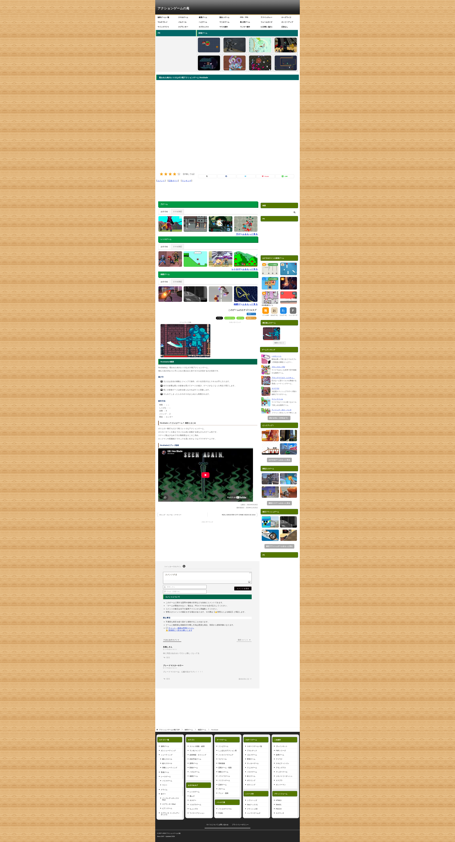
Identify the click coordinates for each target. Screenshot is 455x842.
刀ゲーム (240, 318)
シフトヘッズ (252, 800)
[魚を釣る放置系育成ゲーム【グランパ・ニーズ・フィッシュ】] (260, 45)
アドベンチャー (266, 17)
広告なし (284, 27)
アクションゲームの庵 (173, 8)
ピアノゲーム (167, 808)
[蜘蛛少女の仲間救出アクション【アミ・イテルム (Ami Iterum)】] (209, 63)
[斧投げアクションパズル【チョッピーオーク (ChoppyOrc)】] (286, 63)
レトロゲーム (229, 318)
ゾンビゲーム (223, 746)
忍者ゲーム (222, 785)
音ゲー (163, 794)
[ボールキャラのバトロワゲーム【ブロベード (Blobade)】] (209, 45)
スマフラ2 (275, 388)
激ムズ (192, 796)
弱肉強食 (221, 763)
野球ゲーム (251, 759)
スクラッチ (280, 813)
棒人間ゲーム (245, 22)
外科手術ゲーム (195, 759)
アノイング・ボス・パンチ (281, 410)
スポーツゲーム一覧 (254, 746)
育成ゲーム (165, 772)
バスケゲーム (252, 772)
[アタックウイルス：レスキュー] (266, 380)
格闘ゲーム (251, 314)
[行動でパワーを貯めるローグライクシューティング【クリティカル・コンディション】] (260, 63)
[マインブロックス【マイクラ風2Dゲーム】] (270, 492)
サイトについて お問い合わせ (217, 825)
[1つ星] (161, 174)
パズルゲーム (195, 772)
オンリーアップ (287, 22)
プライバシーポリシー (240, 825)
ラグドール (222, 759)
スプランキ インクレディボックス (170, 814)
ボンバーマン (281, 785)
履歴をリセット (279, 343)
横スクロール (167, 759)
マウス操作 (223, 27)
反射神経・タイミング (198, 755)
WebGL (279, 805)
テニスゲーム (252, 768)
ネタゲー (193, 800)
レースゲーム (166, 776)
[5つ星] (179, 174)
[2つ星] (166, 174)
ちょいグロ (194, 809)
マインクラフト (163, 27)
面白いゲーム (224, 17)
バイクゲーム (167, 781)
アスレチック (252, 750)
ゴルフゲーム (252, 755)
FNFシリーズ (281, 750)
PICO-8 (278, 809)
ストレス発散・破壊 (197, 746)
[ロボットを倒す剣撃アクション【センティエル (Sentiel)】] (234, 45)
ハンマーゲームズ (253, 813)
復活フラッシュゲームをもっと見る (279, 546)
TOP (169, 730)
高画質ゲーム (251, 318)
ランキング (186, 181)
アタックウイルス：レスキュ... (283, 378)
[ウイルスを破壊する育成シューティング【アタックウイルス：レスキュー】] (234, 63)
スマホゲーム (183, 17)
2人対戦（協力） (267, 27)
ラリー (164, 785)
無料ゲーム (165, 746)
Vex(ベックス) (252, 805)
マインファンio (277, 399)
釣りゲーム (251, 776)
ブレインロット (281, 746)
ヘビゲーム (203, 22)
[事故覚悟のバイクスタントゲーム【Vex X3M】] (270, 449)
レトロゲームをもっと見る (245, 269)
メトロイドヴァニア (225, 755)
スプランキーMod (168, 804)
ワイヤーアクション (197, 813)
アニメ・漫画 (223, 793)
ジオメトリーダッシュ (284, 776)
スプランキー (183, 27)
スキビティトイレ (282, 763)
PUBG (220, 813)
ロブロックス (204, 27)
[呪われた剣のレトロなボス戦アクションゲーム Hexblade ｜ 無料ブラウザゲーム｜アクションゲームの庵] (271, 333)
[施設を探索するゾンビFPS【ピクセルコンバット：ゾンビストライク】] (286, 45)
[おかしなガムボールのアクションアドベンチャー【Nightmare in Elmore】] (270, 522)
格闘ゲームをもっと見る (246, 304)
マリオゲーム (224, 22)
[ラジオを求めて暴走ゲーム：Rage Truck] (288, 535)
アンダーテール (281, 772)
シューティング (166, 755)
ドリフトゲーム (224, 780)
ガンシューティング (168, 750)
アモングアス (281, 768)
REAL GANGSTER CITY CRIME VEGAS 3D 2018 (238, 515)
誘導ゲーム (194, 763)
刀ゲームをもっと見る (247, 234)
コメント (161, 181)
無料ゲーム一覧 (163, 17)
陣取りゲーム (223, 772)
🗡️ (278, 329)
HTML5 (219, 318)
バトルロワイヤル (225, 809)
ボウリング (251, 780)
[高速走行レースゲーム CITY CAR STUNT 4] (288, 449)
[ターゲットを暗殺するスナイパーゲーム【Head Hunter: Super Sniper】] (270, 535)
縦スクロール (167, 763)
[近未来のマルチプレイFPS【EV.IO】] (288, 478)
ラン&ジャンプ (195, 750)
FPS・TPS (244, 17)
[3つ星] (170, 174)
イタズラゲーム (195, 805)
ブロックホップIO (278, 367)
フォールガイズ (266, 22)
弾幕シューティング (169, 768)
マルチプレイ (163, 22)
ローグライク (286, 17)
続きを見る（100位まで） (279, 418)
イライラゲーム (224, 776)
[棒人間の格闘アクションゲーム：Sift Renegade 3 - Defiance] (288, 522)
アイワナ (279, 759)
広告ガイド (173, 181)
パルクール (182, 22)
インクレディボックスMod (170, 799)
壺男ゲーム (280, 755)
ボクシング (251, 785)
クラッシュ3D (252, 809)
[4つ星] (175, 174)
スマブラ (279, 780)
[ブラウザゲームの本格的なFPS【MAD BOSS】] (270, 478)
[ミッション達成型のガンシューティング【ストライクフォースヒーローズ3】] (288, 492)
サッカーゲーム (253, 763)
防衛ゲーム (194, 768)
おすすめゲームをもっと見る (279, 460)
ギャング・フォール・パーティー (170, 515)
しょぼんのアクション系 (227, 750)
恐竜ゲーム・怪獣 (225, 768)
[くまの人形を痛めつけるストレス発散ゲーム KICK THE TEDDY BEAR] (270, 435)
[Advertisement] (176, 53)
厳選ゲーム (203, 17)
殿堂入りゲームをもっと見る (279, 503)
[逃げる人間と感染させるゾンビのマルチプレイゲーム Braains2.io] (288, 435)
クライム (164, 790)
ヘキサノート (277, 356)
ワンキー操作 (245, 27)
